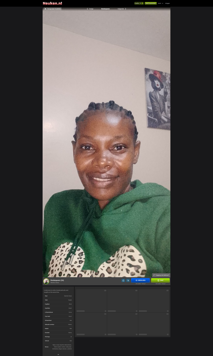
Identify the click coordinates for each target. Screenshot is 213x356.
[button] (160, 3)
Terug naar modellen (54, 9)
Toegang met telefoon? (162, 275)
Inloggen (167, 3)
